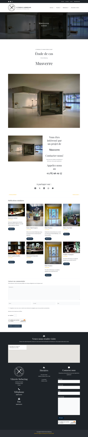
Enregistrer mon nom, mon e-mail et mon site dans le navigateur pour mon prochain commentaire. (30, 308)
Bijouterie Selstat (12, 218)
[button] (53, 7)
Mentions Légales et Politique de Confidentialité (44, 433)
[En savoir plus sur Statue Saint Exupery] (34, 214)
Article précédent (12, 194)
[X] (39, 188)
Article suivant (76, 194)
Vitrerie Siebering (23, 7)
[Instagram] (10, 1)
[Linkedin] (44, 188)
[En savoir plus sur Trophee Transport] (71, 247)
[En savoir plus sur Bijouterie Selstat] (16, 209)
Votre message (61, 396)
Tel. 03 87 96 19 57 (77, 1)
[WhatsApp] (48, 188)
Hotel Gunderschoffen (14, 256)
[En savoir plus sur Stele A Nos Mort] (71, 214)
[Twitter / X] (12, 1)
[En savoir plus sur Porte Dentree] (53, 214)
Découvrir (11, 228)
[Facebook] (8, 1)
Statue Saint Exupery (32, 228)
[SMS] (52, 188)
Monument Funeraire (32, 256)
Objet (59, 390)
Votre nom (60, 379)
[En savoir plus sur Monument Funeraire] (34, 247)
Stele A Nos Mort (67, 228)
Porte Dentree (48, 228)
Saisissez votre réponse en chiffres (15, 311)
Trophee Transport (68, 254)
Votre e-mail (60, 385)
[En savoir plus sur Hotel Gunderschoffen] (16, 247)
